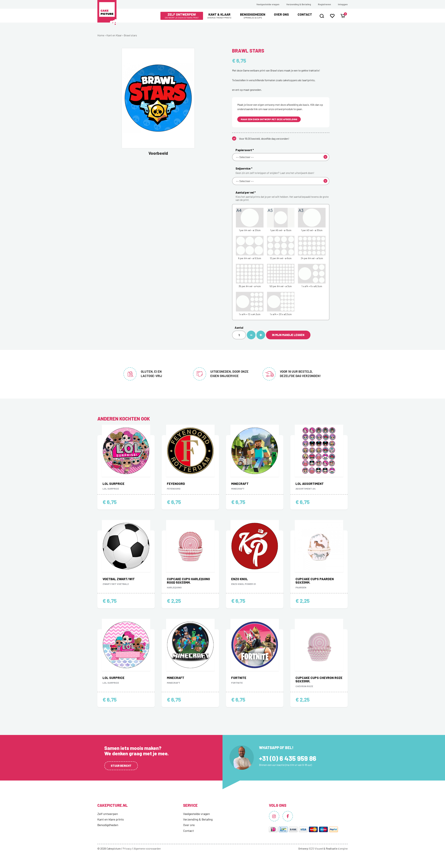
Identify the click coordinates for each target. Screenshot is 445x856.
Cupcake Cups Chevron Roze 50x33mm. (319, 679)
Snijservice (275, 170)
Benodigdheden (252, 16)
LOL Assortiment (310, 484)
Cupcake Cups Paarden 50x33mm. (315, 580)
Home (100, 35)
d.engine (343, 848)
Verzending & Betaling (298, 4)
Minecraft (240, 484)
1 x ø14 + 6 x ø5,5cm (311, 286)
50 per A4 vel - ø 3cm (281, 286)
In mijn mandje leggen (288, 335)
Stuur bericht (121, 765)
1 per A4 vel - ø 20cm (250, 230)
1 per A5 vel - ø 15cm (280, 230)
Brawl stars (130, 35)
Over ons (281, 14)
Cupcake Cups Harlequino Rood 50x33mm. (188, 580)
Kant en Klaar (114, 35)
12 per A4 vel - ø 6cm (281, 258)
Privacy (127, 848)
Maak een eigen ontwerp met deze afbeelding (269, 119)
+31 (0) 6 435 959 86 (287, 758)
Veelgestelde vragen (267, 4)
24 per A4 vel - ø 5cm (312, 258)
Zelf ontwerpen (107, 814)
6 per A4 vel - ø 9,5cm (249, 258)
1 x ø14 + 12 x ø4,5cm (249, 314)
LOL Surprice (113, 484)
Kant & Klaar (219, 16)
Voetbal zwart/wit (119, 579)
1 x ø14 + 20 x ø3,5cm (281, 314)
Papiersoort (245, 150)
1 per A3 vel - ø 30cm (311, 230)
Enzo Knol (239, 579)
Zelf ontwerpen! (182, 16)
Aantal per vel (282, 196)
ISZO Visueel (316, 848)
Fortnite (238, 678)
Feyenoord (176, 484)
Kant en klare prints (110, 819)
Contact (305, 14)
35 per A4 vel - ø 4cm (250, 286)
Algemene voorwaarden (147, 848)
